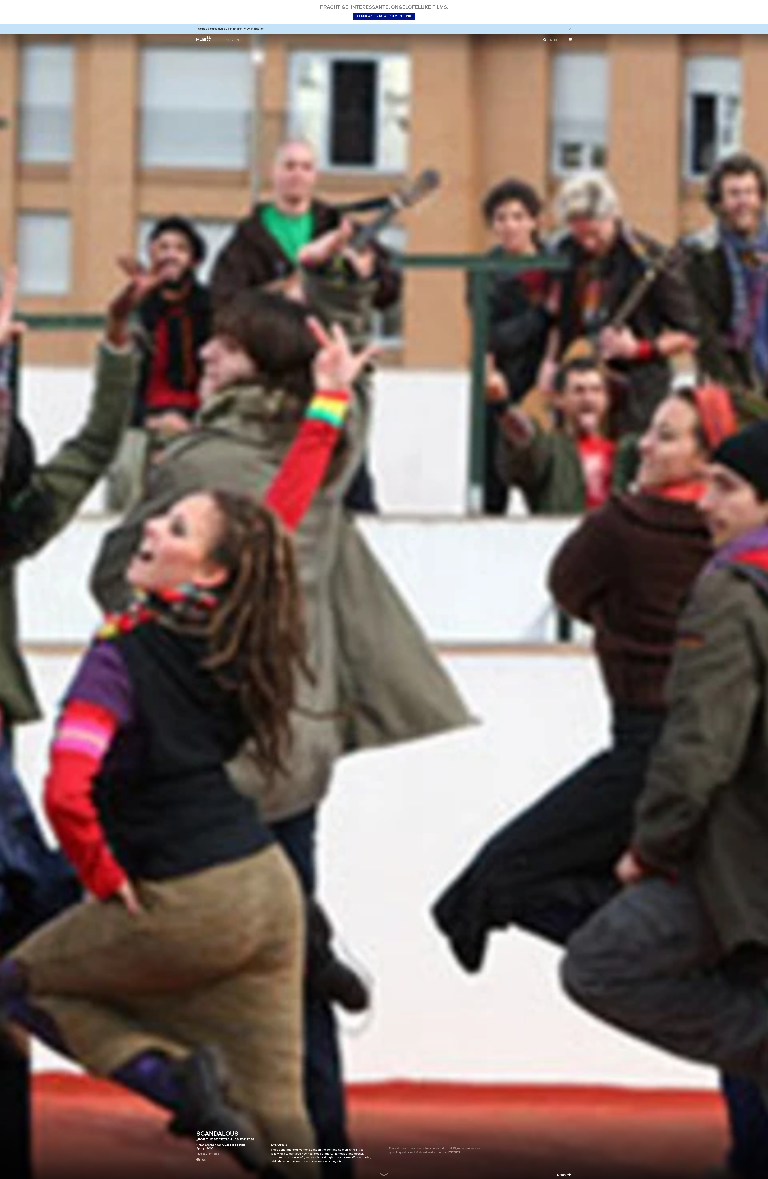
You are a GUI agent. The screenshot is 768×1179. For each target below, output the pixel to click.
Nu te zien (230, 39)
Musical (201, 1153)
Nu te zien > (453, 1152)
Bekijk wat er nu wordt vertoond (384, 16)
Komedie (213, 1153)
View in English (254, 28)
